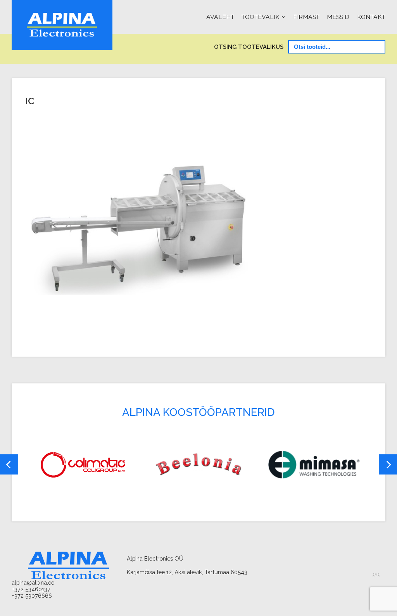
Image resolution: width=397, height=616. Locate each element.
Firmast (306, 17)
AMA (376, 575)
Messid (338, 17)
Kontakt (371, 17)
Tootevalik (261, 17)
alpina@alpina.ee (33, 582)
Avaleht (220, 17)
